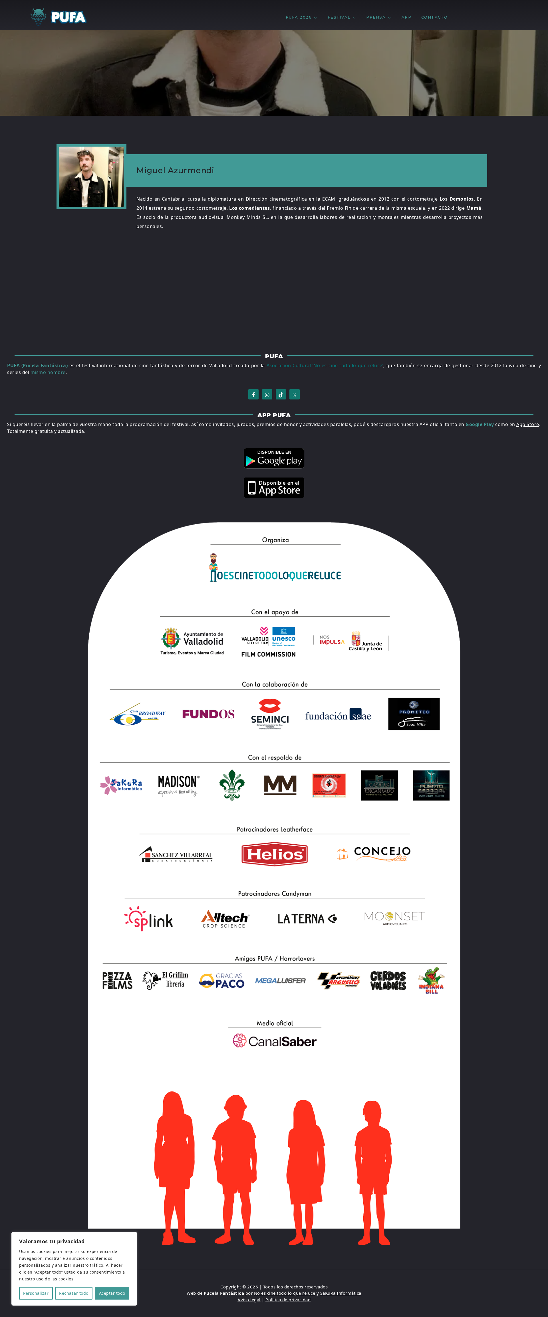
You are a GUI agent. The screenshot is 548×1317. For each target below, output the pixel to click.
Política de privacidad (288, 1299)
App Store (527, 424)
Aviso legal (249, 1299)
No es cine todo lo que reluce (284, 1293)
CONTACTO (434, 17)
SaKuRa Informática (340, 1293)
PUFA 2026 (299, 17)
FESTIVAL (339, 17)
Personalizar (36, 1293)
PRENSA (376, 17)
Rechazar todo (73, 1293)
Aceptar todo (112, 1293)
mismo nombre (48, 372)
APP (407, 17)
